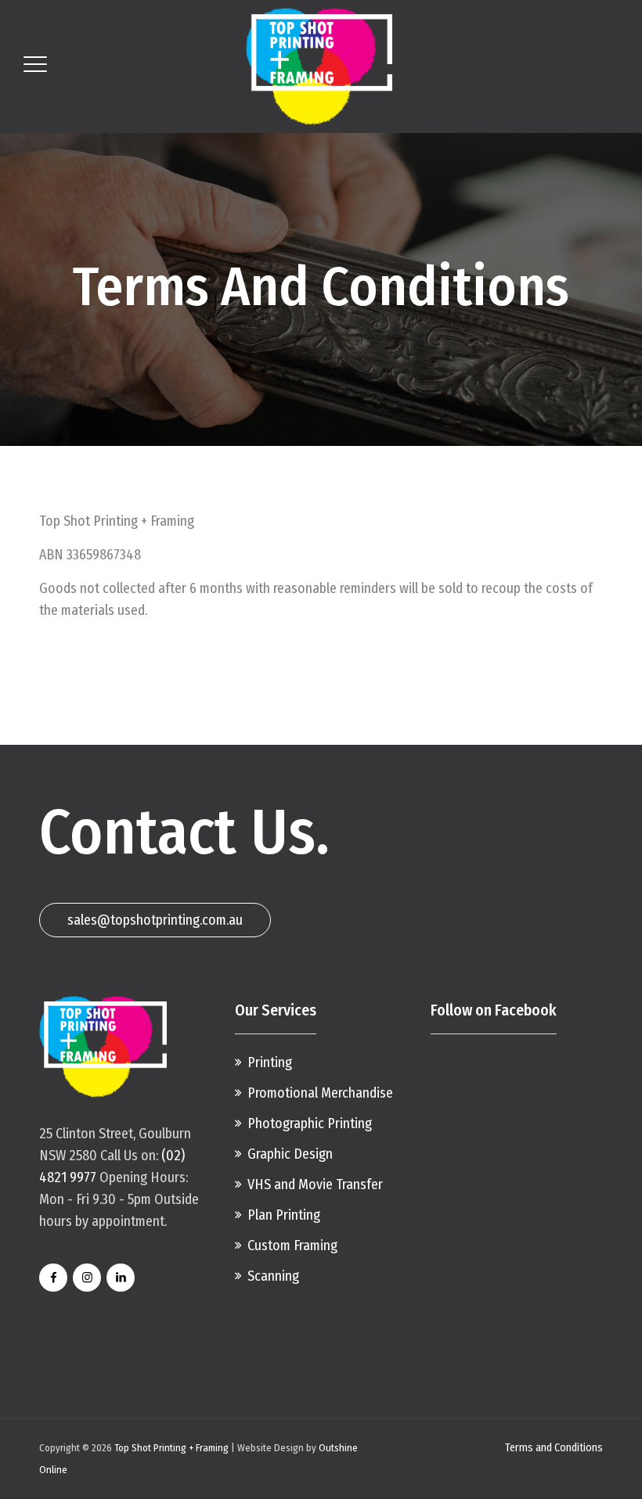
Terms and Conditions (554, 1447)
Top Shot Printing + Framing (171, 1448)
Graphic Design (290, 1154)
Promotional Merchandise (320, 1093)
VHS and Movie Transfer (315, 1184)
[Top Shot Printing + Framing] (319, 66)
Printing (269, 1062)
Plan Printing (283, 1215)
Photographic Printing (309, 1123)
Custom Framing (292, 1245)
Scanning (273, 1276)
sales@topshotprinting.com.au (155, 920)
